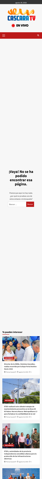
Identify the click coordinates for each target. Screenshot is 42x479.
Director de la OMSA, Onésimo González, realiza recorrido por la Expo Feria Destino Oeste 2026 (20, 366)
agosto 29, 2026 (23, 372)
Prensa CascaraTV (11, 372)
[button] (4, 35)
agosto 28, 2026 (23, 417)
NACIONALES (9, 358)
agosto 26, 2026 (23, 462)
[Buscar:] (17, 204)
